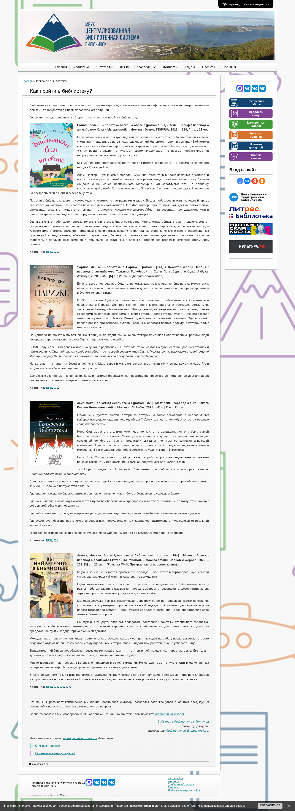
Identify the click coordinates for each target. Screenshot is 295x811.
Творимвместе (256, 156)
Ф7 (68, 686)
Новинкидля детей (256, 146)
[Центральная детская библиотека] (262, 91)
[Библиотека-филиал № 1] (254, 91)
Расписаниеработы (256, 102)
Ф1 (56, 252)
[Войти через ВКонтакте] (247, 181)
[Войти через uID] (240, 181)
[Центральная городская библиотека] (247, 91)
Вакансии (173, 787)
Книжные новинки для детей (55, 753)
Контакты (173, 781)
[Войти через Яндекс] (254, 181)
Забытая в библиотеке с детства (183, 721)
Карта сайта (175, 778)
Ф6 (62, 686)
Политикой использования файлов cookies (218, 805)
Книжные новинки (47, 745)
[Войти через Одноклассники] (262, 181)
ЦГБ (49, 252)
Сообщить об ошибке (181, 784)
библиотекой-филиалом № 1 (187, 730)
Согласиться (270, 805)
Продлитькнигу (256, 113)
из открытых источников (80, 738)
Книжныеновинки (255, 135)
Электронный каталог (255, 124)
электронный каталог (169, 714)
